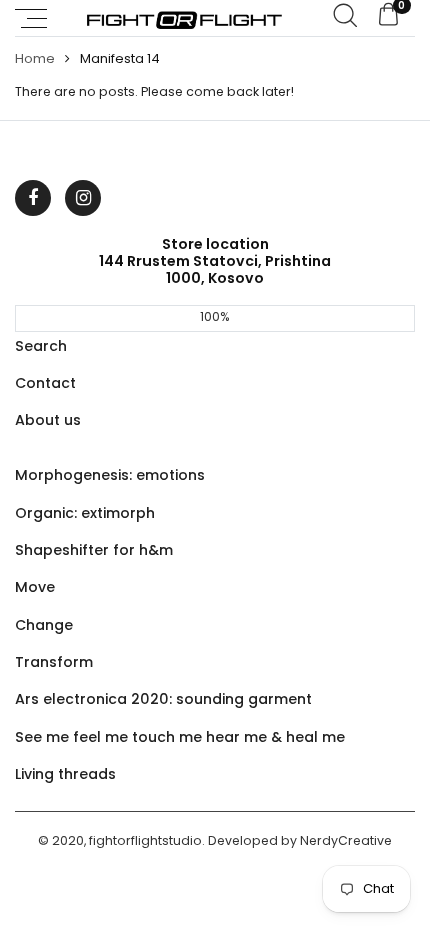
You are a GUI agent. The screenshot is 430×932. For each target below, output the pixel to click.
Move (35, 587)
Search (41, 346)
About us (48, 420)
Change (44, 625)
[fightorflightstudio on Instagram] (83, 198)
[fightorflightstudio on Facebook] (33, 198)
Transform (54, 662)
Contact (45, 383)
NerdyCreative (346, 840)
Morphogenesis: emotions (110, 475)
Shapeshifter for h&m (94, 550)
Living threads (65, 774)
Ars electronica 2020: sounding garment (163, 699)
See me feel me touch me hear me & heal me (180, 737)
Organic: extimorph (85, 513)
